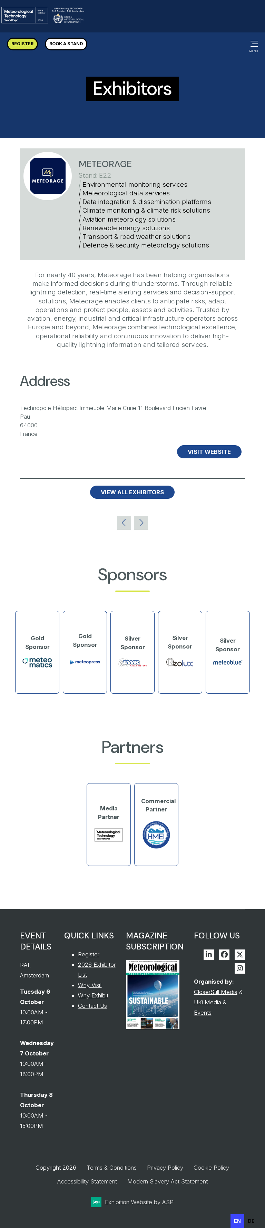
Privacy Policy (165, 1167)
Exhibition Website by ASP (139, 1202)
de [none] (251, 1221)
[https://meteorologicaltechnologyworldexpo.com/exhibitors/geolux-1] (180, 666)
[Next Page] (141, 523)
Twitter (240, 954)
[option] (251, 1221)
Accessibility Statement (87, 1181)
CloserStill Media (215, 991)
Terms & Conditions (112, 1167)
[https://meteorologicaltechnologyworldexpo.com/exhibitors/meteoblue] (228, 663)
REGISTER (22, 43)
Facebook (224, 954)
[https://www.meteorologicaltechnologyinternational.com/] (109, 840)
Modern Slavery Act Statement (167, 1181)
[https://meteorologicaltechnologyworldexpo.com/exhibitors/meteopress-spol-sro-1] (85, 667)
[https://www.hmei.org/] (156, 848)
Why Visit (90, 985)
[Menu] (253, 44)
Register (88, 954)
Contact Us (92, 1005)
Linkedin (209, 954)
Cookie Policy (211, 1167)
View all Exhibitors (132, 492)
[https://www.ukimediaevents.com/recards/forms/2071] (152, 1027)
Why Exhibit (93, 995)
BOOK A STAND (66, 43)
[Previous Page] (124, 523)
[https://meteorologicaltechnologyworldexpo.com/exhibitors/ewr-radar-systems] (132, 665)
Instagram (240, 968)
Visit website (209, 451)
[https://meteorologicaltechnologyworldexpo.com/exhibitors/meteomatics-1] (37, 665)
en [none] (237, 1221)
